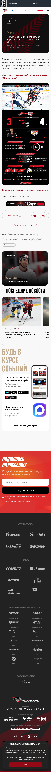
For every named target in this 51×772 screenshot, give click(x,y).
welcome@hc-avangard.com (25, 728)
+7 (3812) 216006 (27, 718)
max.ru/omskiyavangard (25, 425)
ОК (25, 765)
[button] (14, 215)
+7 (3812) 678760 (41, 718)
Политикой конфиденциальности (17, 501)
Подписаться (25, 490)
